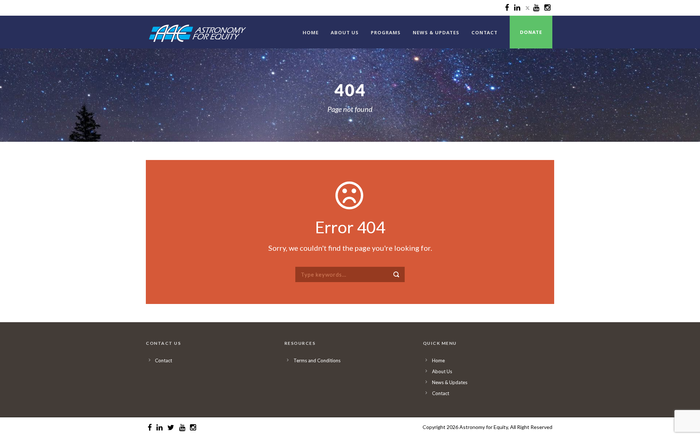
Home (311, 32)
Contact (484, 32)
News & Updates (436, 32)
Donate (531, 32)
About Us (345, 32)
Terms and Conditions (317, 360)
